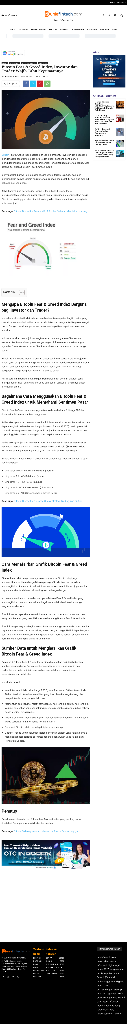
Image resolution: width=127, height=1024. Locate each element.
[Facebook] (103, 15)
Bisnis (5, 63)
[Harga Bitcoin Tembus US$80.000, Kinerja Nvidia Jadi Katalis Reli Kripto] (120, 105)
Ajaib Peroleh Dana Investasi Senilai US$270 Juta (104, 143)
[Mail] (13, 977)
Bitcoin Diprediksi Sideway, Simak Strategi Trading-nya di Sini (48, 501)
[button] (121, 15)
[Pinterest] (40, 84)
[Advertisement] (46, 900)
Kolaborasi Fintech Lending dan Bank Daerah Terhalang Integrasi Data (104, 154)
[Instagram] (109, 15)
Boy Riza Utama (11, 76)
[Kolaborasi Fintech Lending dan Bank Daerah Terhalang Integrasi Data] (120, 153)
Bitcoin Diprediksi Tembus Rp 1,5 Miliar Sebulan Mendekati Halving (50, 211)
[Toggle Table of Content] (20, 292)
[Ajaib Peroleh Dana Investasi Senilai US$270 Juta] (120, 143)
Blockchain (15, 63)
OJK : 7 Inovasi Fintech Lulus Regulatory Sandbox (102, 132)
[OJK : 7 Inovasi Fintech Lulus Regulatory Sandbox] (120, 132)
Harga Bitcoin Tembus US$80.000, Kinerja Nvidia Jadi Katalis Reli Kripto (104, 106)
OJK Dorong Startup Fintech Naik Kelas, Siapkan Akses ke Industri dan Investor (104, 119)
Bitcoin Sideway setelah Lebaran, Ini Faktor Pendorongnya (46, 831)
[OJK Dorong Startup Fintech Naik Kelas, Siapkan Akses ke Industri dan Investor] (120, 118)
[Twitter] (115, 15)
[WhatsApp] (47, 84)
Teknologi (42, 63)
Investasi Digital (29, 63)
